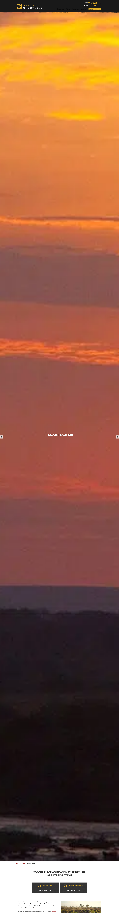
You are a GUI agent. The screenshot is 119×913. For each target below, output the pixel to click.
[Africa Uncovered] (29, 6)
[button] (100, 4)
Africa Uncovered (21, 863)
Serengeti (53, 911)
